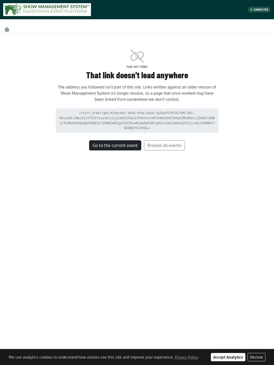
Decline (256, 357)
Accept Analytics (228, 357)
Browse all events (164, 145)
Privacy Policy (186, 357)
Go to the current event (115, 145)
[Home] (7, 29)
